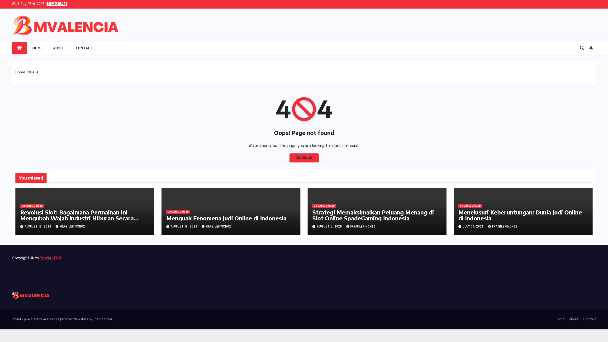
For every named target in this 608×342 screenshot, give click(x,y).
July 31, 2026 (474, 226)
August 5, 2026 (330, 226)
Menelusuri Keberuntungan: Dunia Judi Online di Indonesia (520, 215)
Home (37, 48)
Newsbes (81, 319)
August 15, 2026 (184, 226)
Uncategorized (32, 206)
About (59, 48)
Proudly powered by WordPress (36, 319)
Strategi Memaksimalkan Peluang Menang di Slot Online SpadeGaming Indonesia (373, 215)
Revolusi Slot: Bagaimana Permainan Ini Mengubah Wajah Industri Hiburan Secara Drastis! (77, 218)
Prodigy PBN (50, 258)
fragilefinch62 (72, 226)
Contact (84, 48)
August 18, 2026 (38, 226)
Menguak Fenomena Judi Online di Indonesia (226, 218)
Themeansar (102, 319)
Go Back (304, 158)
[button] (582, 48)
